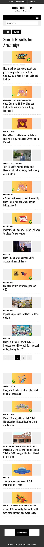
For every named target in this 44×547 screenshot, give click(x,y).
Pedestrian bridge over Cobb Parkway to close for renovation (21, 231)
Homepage (32, 2)
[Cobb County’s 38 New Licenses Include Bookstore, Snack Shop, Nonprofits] (22, 96)
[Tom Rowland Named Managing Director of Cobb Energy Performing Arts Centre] (22, 159)
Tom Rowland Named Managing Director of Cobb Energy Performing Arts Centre (21, 170)
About (11, 2)
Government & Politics (12, 446)
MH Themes (32, 545)
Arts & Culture (9, 163)
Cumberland (8, 226)
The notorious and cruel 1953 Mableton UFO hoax (17, 483)
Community (7, 506)
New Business (8, 195)
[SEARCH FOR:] (22, 22)
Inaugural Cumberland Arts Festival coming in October (20, 392)
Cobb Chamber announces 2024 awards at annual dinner (18, 259)
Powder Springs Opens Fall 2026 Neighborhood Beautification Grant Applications (20, 421)
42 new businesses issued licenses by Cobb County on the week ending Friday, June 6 (21, 201)
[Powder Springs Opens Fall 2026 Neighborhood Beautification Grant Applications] (22, 411)
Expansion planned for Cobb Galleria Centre (20, 315)
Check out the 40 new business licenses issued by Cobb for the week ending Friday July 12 (21, 345)
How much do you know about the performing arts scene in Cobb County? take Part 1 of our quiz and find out (20, 73)
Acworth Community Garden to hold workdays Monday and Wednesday (20, 511)
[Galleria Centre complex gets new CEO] (22, 278)
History (6, 478)
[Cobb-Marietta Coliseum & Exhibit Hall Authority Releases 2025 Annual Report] (22, 128)
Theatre (18, 163)
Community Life (9, 131)
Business (6, 254)
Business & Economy (11, 100)
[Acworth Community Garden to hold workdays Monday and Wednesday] (22, 502)
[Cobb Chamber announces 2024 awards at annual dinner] (22, 250)
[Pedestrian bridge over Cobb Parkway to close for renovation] (22, 222)
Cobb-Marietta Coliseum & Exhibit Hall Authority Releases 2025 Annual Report (21, 138)
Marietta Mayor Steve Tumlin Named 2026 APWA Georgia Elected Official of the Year (21, 453)
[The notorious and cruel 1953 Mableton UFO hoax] (22, 474)
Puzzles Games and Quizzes (14, 65)
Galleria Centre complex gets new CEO (19, 287)
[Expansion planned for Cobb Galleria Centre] (22, 306)
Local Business (25, 100)
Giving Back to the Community (24, 506)
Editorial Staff (21, 2)
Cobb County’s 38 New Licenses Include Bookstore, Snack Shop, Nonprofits (18, 106)
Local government (29, 446)
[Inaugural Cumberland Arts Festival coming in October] (22, 383)
